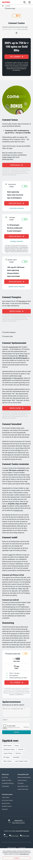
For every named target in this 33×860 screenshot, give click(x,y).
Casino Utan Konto (23, 789)
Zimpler (9, 157)
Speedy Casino (6, 803)
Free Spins (20, 783)
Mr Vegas (6, 757)
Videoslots (5, 809)
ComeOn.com (18, 510)
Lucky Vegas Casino (21, 761)
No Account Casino (7, 800)
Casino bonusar (22, 780)
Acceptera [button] (16, 858)
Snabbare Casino (7, 806)
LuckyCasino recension (16, 208)
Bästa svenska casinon (24, 777)
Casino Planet (7, 753)
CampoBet (16, 757)
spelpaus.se (23, 68)
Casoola (20, 749)
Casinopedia (5, 786)
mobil (10, 555)
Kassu (17, 745)
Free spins (22, 301)
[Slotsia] (7, 2)
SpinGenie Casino (9, 749)
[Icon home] (2, 6)
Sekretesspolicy (11, 848)
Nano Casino (7, 761)
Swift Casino (7, 745)
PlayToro (18, 753)
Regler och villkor (6, 780)
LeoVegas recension (16, 241)
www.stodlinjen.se (16, 69)
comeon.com (9, 68)
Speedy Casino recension (16, 287)
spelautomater (13, 347)
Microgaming (18, 378)
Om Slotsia (5, 777)
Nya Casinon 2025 (23, 786)
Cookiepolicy (22, 848)
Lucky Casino (5, 797)
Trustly (4, 157)
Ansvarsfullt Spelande (22, 831)
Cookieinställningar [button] (24, 854)
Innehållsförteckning (7, 783)
